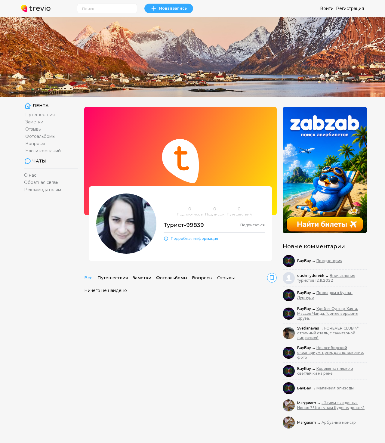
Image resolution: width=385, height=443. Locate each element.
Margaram (307, 403)
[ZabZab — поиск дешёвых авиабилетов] (325, 170)
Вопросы (35, 143)
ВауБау (304, 261)
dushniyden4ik (311, 275)
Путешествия (40, 114)
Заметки (34, 122)
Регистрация (350, 8)
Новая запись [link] (173, 8)
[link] (272, 278)
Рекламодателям (42, 189)
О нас (30, 175)
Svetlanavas (308, 328)
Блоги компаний (43, 150)
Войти (327, 8)
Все (88, 277)
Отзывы (33, 129)
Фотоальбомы (40, 136)
